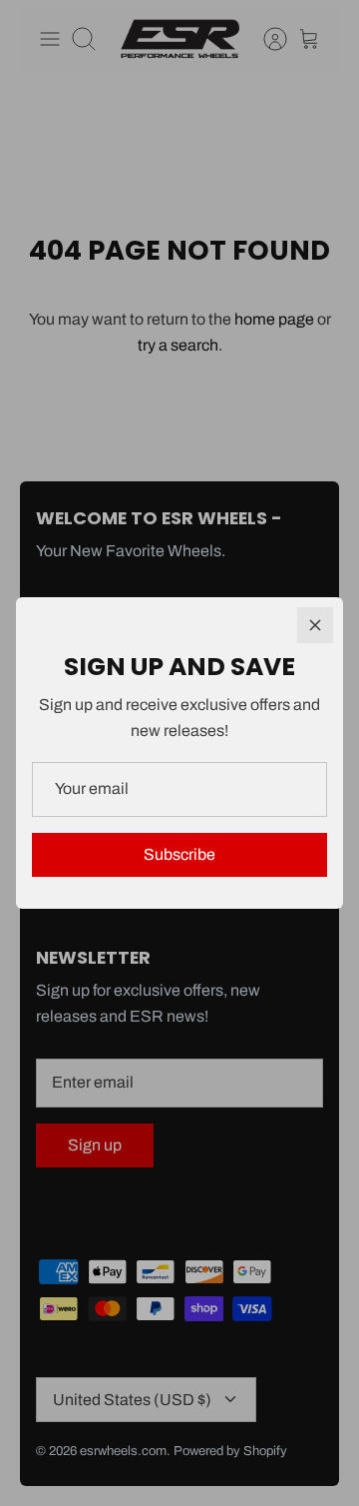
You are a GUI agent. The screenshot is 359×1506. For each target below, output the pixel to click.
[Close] (315, 625)
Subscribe (179, 854)
